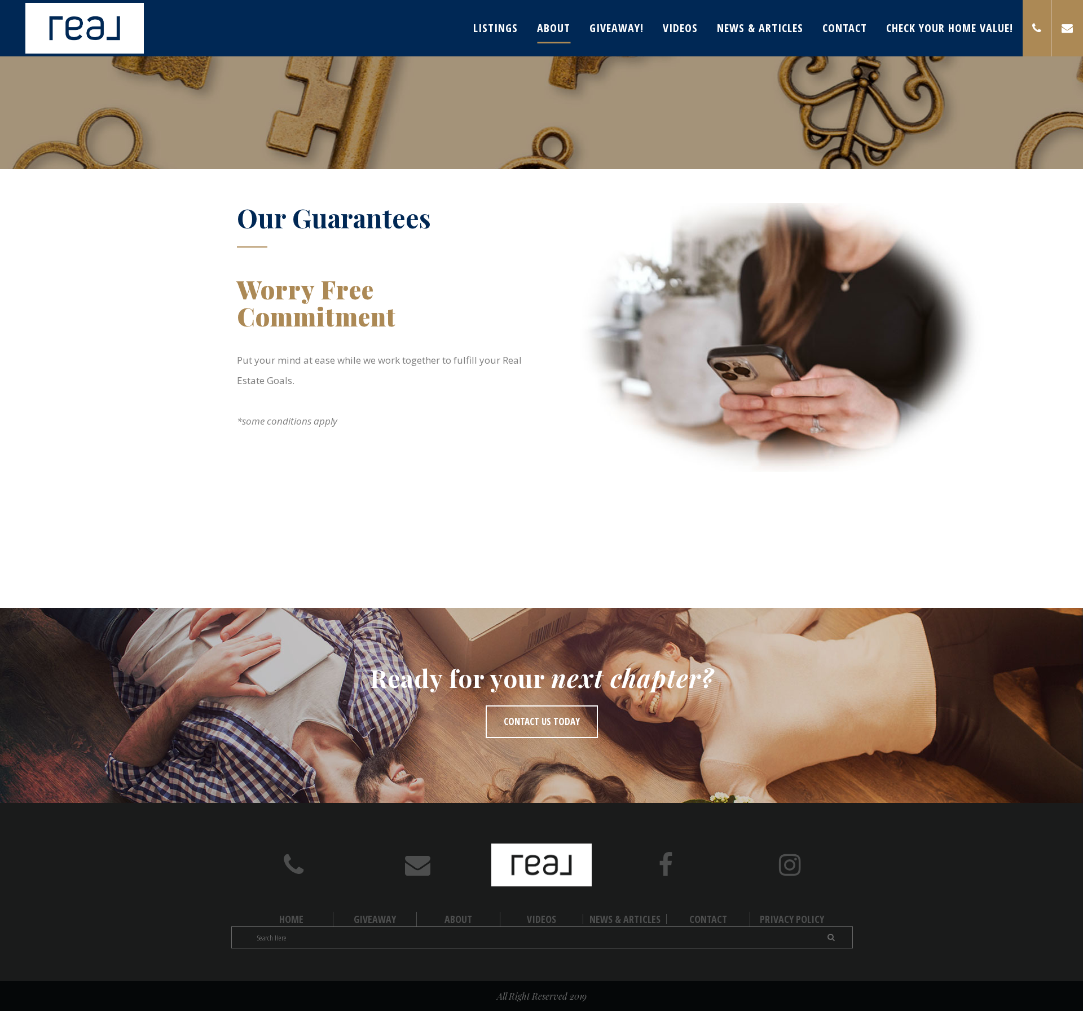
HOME (291, 919)
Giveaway (375, 919)
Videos (541, 919)
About (458, 919)
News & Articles (625, 919)
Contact (708, 919)
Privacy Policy (792, 919)
